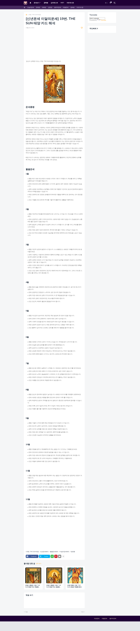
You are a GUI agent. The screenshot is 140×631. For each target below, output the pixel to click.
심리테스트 (54, 3)
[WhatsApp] (52, 556)
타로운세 (96, 618)
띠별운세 (65, 7)
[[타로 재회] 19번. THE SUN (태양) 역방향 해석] (75, 575)
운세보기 (37, 3)
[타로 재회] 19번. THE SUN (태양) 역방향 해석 (74, 586)
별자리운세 (57, 7)
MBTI (62, 3)
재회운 (44, 7)
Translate (103, 20)
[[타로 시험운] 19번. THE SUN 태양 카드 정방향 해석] (54, 575)
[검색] (114, 2)
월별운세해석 (54, 551)
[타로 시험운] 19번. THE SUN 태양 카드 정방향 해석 (53, 586)
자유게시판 (70, 3)
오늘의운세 (30, 7)
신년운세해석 (44, 551)
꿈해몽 (46, 3)
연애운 (38, 7)
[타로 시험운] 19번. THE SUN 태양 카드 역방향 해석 (32, 586)
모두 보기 (38, 563)
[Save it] (82, 28)
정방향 (73, 551)
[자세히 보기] (63, 556)
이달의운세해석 (64, 551)
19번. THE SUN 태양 (35, 15)
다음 (26, 612)
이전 (82, 612)
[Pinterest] (56, 556)
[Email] (59, 556)
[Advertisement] (54, 44)
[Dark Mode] (106, 3)
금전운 (50, 7)
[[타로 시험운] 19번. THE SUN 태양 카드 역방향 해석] (33, 575)
